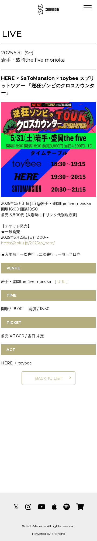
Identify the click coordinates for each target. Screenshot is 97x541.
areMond (58, 534)
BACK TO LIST (48, 378)
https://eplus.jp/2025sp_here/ (28, 243)
